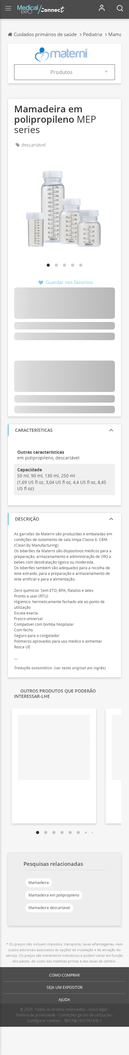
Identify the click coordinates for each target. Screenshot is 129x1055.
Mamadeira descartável (49, 907)
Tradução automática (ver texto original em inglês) (60, 668)
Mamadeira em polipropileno (53, 895)
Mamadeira (38, 882)
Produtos (61, 72)
